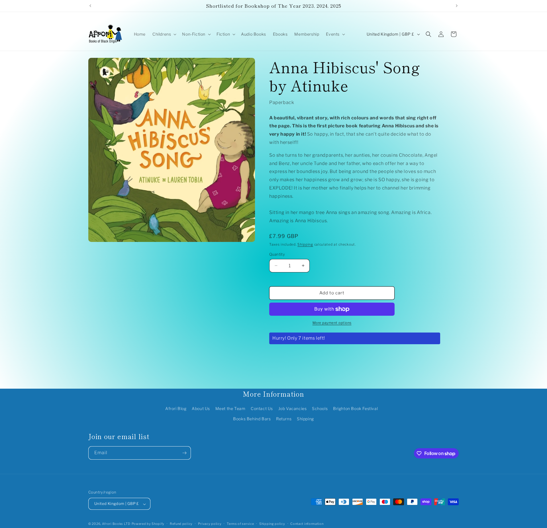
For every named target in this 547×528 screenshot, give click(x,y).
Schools (320, 408)
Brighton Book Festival (355, 408)
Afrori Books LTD (116, 524)
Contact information (306, 524)
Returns (283, 418)
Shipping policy (272, 524)
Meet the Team (230, 408)
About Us (201, 408)
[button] (164, 34)
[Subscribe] (184, 453)
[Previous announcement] (90, 5)
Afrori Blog (176, 408)
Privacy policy (210, 524)
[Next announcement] (456, 5)
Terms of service (240, 524)
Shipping (305, 244)
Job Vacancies (292, 408)
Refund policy (181, 524)
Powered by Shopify (148, 524)
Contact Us (262, 408)
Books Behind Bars (252, 418)
